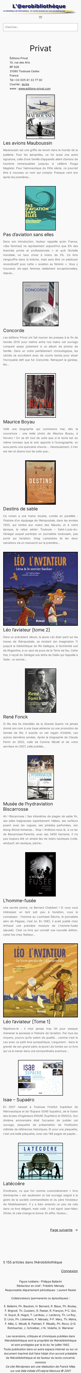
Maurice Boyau (19, 422)
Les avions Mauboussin (27, 143)
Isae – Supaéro (18, 1099)
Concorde (13, 330)
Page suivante (64, 1230)
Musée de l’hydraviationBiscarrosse (28, 806)
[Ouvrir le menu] (40, 17)
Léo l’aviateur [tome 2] (26, 630)
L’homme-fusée (19, 900)
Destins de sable (20, 509)
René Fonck (15, 717)
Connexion (69, 1271)
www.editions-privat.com (34, 88)
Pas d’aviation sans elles (28, 234)
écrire (25, 84)
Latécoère (14, 1183)
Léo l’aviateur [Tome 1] (26, 1021)
